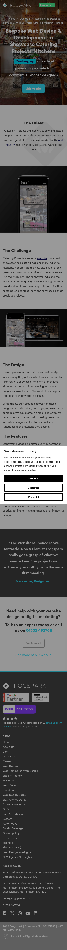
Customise (33, 487)
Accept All (33, 478)
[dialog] (33, 475)
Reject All (33, 497)
